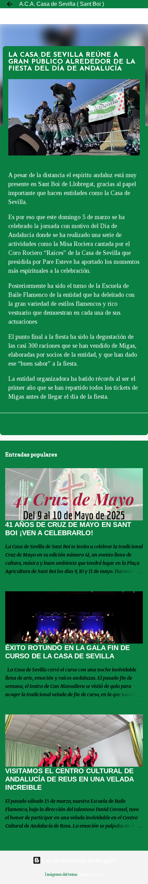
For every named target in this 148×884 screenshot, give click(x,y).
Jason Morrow (90, 874)
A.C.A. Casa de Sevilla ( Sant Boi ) (61, 4)
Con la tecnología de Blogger (78, 860)
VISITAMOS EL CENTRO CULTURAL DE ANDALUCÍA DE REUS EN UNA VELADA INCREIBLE (69, 779)
